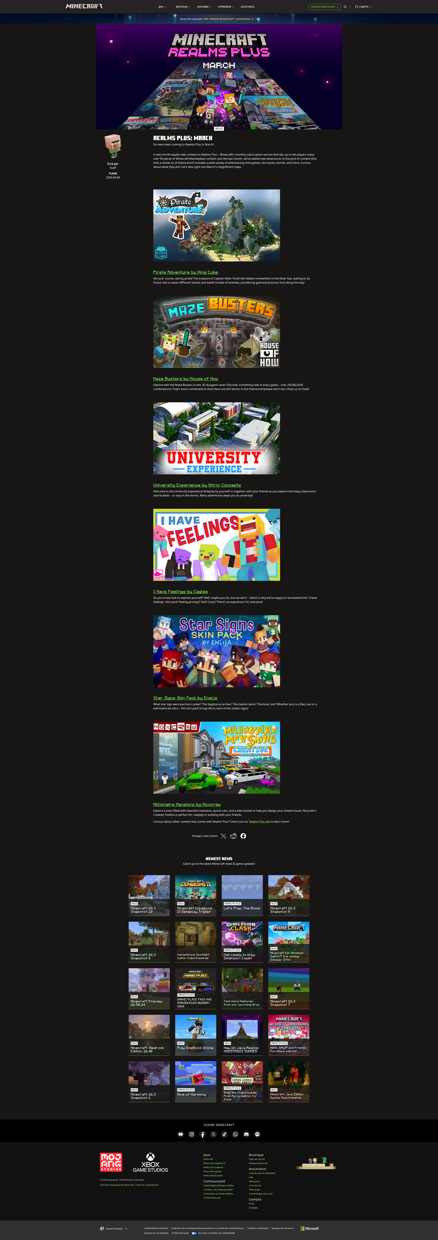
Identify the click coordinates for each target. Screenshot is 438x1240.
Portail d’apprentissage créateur (219, 1185)
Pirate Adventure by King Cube (185, 272)
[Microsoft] (310, 1228)
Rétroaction (254, 1181)
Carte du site (255, 1185)
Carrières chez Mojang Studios (218, 1189)
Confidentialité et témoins (156, 1228)
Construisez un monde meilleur (218, 1193)
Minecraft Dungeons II (214, 1163)
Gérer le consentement (147, 1185)
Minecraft (208, 1159)
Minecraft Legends (212, 1171)
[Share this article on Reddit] (233, 836)
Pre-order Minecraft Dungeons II (229, 19)
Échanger (253, 1207)
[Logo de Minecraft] (84, 7)
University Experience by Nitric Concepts (197, 485)
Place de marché (257, 1159)
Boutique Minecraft (258, 1163)
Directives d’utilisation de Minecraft (116, 1185)
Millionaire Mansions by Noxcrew (187, 804)
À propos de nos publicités (156, 1233)
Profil (251, 1203)
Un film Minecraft (212, 1197)
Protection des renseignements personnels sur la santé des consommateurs (207, 1228)
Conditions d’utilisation (257, 1228)
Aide (251, 1177)
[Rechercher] (348, 7)
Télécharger (254, 1189)
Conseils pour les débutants (262, 1173)
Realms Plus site (259, 821)
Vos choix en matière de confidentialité (216, 1233)
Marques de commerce (283, 1228)
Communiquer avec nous (261, 1193)
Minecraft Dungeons (213, 1167)
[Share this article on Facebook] (243, 836)
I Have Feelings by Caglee (180, 591)
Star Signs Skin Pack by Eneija (185, 698)
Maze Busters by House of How (185, 378)
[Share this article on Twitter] (223, 836)
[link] (180, 1134)
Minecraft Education (213, 1175)
